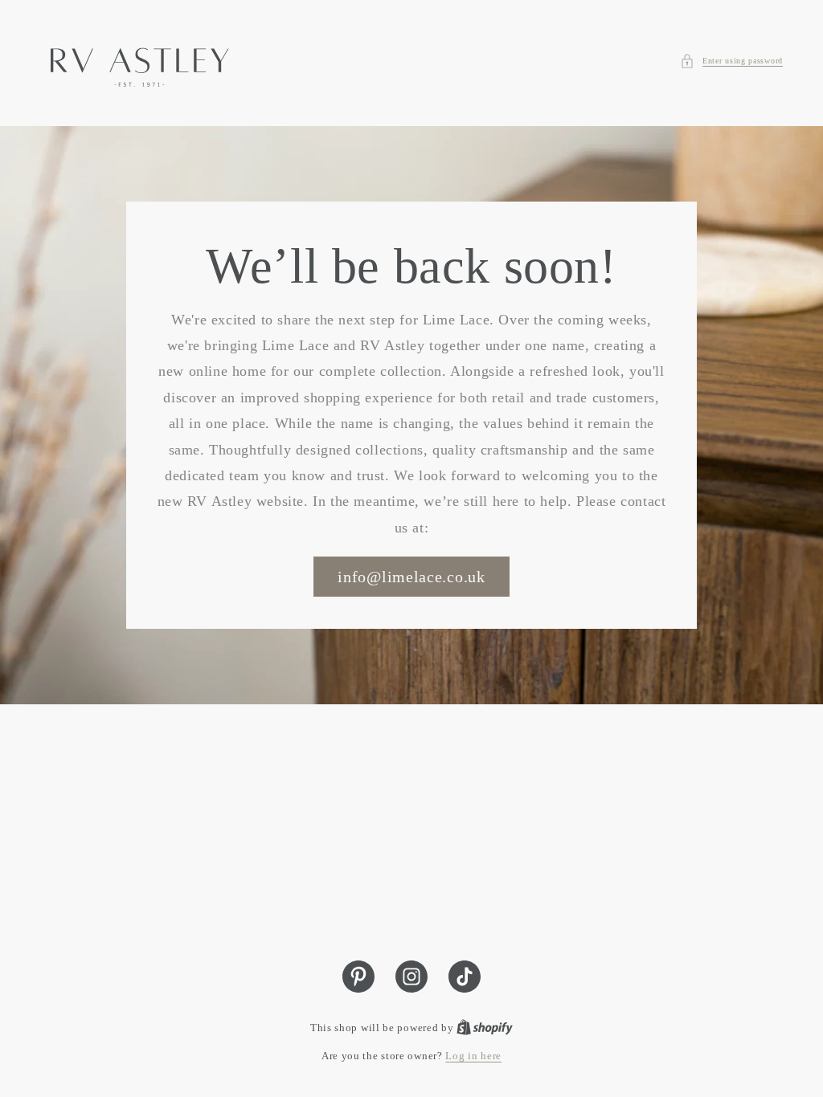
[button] (731, 61)
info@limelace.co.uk (411, 576)
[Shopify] (485, 1028)
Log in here (473, 1056)
